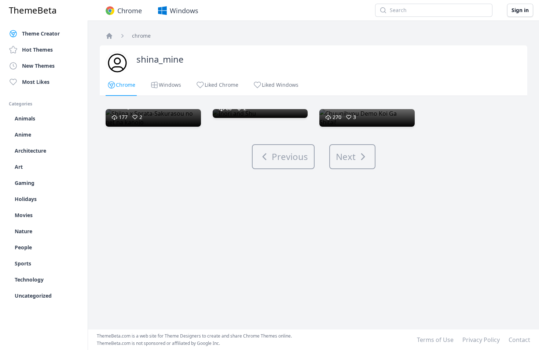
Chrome (129, 10)
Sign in (520, 10)
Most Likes (36, 81)
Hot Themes (37, 49)
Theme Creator (41, 33)
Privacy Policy (481, 340)
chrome (141, 35)
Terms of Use (435, 340)
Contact (519, 340)
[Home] (109, 36)
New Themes (38, 65)
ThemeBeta (32, 10)
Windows (184, 10)
